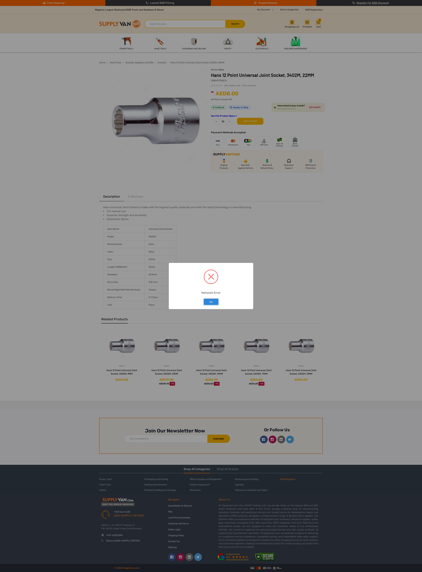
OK (211, 301)
